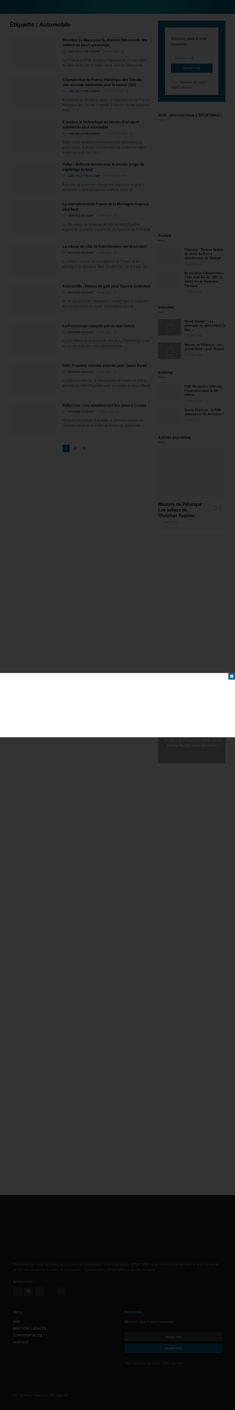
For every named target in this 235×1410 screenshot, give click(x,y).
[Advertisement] (117, 705)
